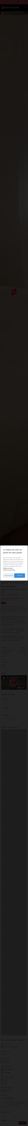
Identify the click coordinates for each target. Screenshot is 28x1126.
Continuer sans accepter (9, 569)
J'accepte (20, 575)
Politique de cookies (8, 568)
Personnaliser (8, 575)
